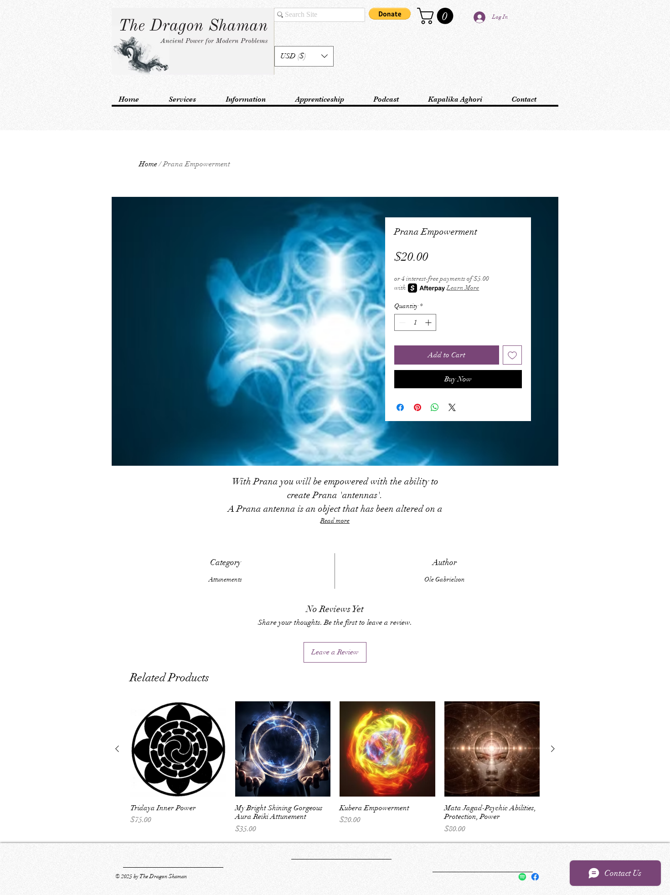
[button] (304, 56)
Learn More (463, 288)
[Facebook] (535, 877)
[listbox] (304, 56)
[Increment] (429, 322)
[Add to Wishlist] (512, 355)
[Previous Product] (117, 748)
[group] (335, 768)
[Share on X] (452, 407)
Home (148, 164)
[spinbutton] (415, 322)
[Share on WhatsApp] (434, 407)
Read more (335, 521)
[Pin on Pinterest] (417, 407)
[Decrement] (401, 322)
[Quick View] (178, 749)
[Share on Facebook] (400, 407)
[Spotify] (522, 877)
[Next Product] (552, 748)
